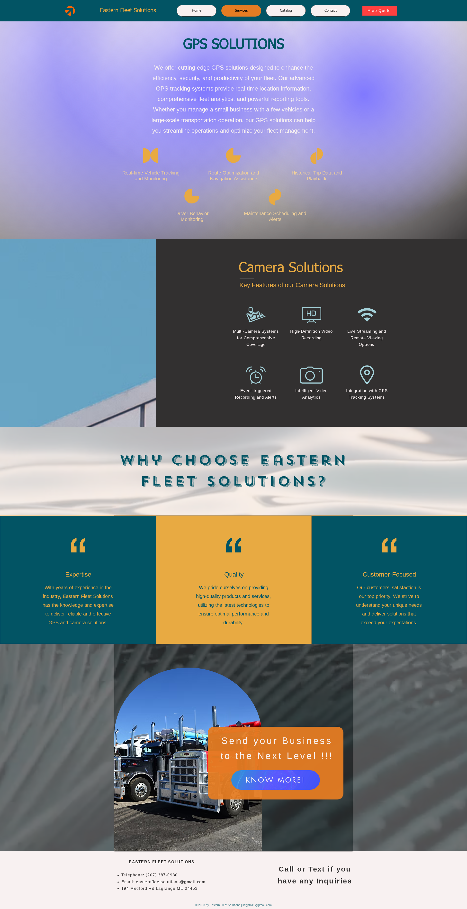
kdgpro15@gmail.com (257, 905)
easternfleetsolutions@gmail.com (171, 882)
